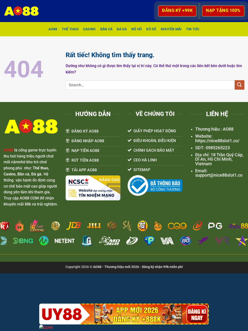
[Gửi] (239, 85)
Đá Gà (122, 29)
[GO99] (124, 327)
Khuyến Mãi (171, 29)
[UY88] (124, 314)
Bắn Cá (106, 29)
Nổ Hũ (136, 29)
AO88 (52, 29)
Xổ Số (151, 29)
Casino (89, 29)
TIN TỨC (193, 29)
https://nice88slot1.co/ (217, 140)
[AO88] (24, 11)
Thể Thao (70, 29)
